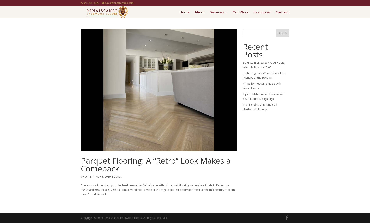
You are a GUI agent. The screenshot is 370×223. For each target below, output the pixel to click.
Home (184, 12)
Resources (262, 12)
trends (118, 176)
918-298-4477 (91, 3)
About (200, 12)
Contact (282, 12)
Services (217, 12)
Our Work (240, 12)
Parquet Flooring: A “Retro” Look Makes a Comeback (156, 164)
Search (282, 33)
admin (88, 176)
